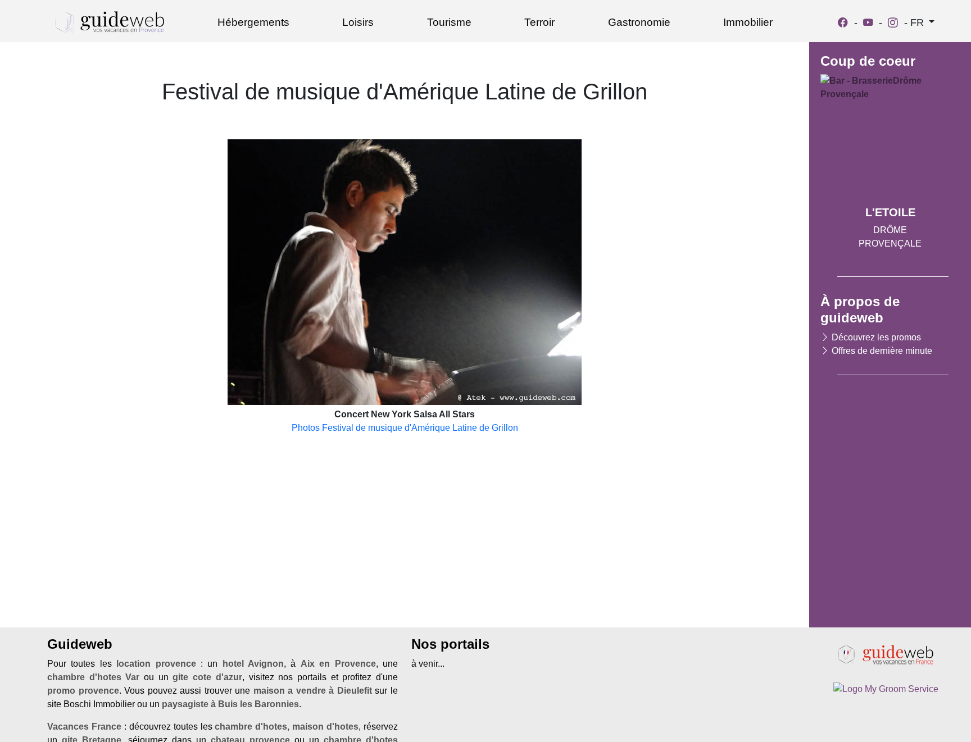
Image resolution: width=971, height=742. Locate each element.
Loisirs (358, 22)
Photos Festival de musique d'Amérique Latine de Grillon (405, 428)
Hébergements (253, 22)
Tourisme (449, 22)
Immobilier (748, 22)
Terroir (539, 22)
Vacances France (84, 726)
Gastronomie (639, 22)
